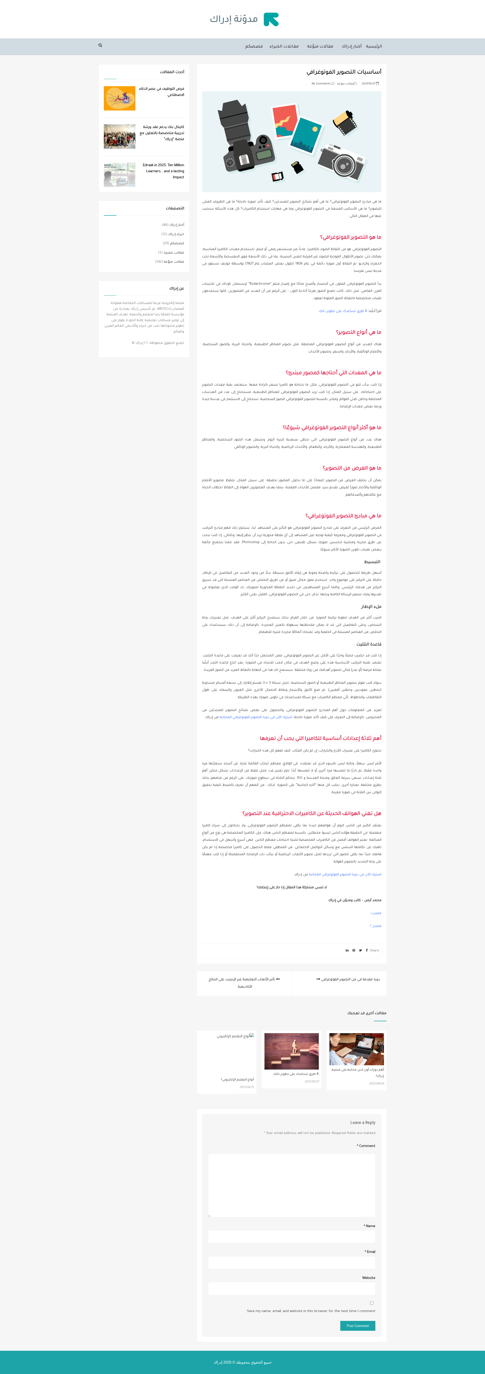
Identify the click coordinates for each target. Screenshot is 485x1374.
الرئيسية (374, 47)
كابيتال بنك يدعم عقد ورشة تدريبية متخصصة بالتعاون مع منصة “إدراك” (162, 133)
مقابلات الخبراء (284, 47)
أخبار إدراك (352, 47)
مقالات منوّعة (320, 47)
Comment (366, 1146)
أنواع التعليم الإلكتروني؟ (237, 1080)
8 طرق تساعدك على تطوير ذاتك (343, 311)
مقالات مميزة (174, 253)
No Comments (321, 83)
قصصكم (254, 47)
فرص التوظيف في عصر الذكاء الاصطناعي (161, 92)
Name (369, 1226)
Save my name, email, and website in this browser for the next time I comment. (310, 1311)
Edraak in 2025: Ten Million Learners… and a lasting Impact (163, 172)
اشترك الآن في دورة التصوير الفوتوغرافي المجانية (256, 717)
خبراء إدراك (176, 234)
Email (370, 1252)
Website (368, 1278)
